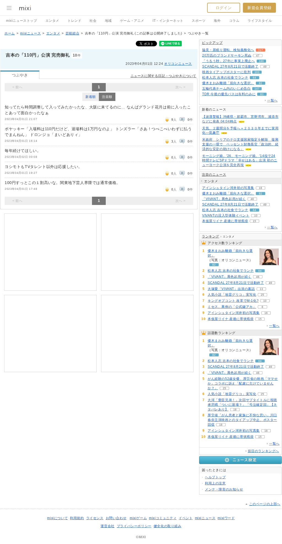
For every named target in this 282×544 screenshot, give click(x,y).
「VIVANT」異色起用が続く (224, 199)
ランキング (210, 236)
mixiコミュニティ (163, 518)
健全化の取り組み (167, 526)
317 (260, 50)
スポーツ (198, 21)
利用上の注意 (215, 483)
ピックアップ (212, 43)
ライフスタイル (260, 21)
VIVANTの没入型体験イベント (226, 215)
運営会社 (107, 526)
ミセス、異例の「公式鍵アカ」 (232, 307)
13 (261, 288)
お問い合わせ (116, 518)
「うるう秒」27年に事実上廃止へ (228, 61)
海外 (217, 21)
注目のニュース (214, 175)
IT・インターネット (168, 21)
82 (260, 83)
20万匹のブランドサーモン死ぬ (226, 55)
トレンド (74, 21)
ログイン (224, 8)
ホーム (9, 33)
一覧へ (272, 100)
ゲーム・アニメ (132, 21)
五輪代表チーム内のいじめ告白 (226, 88)
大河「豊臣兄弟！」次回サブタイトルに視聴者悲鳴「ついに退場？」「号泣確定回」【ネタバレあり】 (242, 404)
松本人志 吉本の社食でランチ (225, 77)
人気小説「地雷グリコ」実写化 (232, 295)
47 (257, 55)
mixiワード (226, 518)
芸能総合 (72, 33)
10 (255, 215)
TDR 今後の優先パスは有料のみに (229, 94)
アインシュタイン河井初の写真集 (228, 188)
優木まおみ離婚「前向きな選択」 (228, 83)
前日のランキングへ (263, 451)
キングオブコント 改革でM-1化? (233, 301)
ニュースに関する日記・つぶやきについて (163, 76)
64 (254, 77)
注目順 (107, 97)
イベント (185, 518)
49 (265, 66)
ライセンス (95, 518)
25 (262, 294)
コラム (234, 21)
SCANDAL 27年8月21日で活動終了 (230, 66)
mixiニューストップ (21, 21)
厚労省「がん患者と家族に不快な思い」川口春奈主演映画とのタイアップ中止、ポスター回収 (242, 419)
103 (256, 72)
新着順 (90, 97)
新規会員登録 (259, 8)
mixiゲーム (138, 518)
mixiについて (57, 518)
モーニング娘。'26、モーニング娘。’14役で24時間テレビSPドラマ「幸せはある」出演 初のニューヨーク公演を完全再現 (239, 160)
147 (256, 88)
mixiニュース (30, 33)
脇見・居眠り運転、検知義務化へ (228, 50)
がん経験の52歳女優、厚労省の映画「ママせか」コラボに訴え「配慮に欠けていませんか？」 (243, 383)
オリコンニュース (178, 64)
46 (252, 199)
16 (260, 188)
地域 (108, 21)
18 (235, 409)
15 (254, 221)
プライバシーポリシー (134, 526)
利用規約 (77, 518)
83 (262, 94)
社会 (93, 21)
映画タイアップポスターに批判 (226, 72)
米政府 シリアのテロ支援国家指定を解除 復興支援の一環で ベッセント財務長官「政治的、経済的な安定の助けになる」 (240, 144)
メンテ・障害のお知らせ (224, 489)
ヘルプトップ (215, 477)
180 (261, 61)
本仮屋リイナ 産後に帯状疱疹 (225, 221)
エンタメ (52, 21)
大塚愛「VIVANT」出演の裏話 (231, 289)
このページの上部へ (264, 504)
